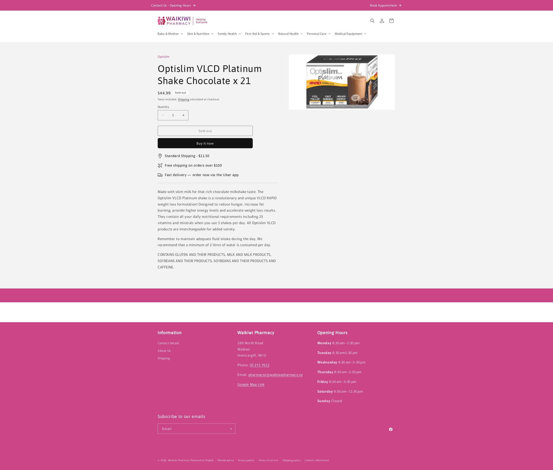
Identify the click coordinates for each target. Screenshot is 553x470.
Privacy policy (246, 460)
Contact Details (168, 343)
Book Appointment (383, 5)
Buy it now (205, 143)
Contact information (317, 460)
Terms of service (268, 460)
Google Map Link (250, 384)
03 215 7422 (260, 364)
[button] (170, 33)
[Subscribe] (230, 429)
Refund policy (226, 460)
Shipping (183, 99)
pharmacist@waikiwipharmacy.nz (275, 374)
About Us (164, 350)
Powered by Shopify (202, 460)
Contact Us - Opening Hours (171, 5)
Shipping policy (292, 460)
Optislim (164, 56)
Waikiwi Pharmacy (179, 460)
